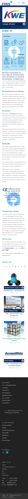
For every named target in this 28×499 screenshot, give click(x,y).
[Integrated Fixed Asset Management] (14, 281)
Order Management (6, 392)
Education (4, 427)
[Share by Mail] (24, 266)
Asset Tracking (5, 387)
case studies (17, 253)
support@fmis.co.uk (12, 484)
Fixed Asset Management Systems (9, 385)
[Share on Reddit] (21, 266)
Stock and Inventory (6, 400)
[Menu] (23, 3)
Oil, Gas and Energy (6, 440)
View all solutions (5, 402)
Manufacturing (5, 435)
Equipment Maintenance (7, 395)
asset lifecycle (13, 122)
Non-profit (4, 437)
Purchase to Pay (5, 390)
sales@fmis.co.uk (11, 482)
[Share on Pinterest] (12, 266)
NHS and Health (5, 432)
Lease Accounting (5, 397)
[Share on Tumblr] (18, 266)
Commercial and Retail (6, 425)
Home (5, 410)
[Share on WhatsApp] (9, 266)
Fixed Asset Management (11, 113)
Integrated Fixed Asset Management (14, 290)
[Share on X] (6, 266)
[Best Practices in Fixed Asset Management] (14, 304)
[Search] (18, 3)
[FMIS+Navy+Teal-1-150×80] (11, 2)
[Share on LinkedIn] (15, 266)
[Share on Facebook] (3, 266)
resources (4, 255)
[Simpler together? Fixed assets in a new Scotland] (14, 329)
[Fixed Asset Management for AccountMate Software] (14, 354)
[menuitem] (18, 2)
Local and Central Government (8, 430)
